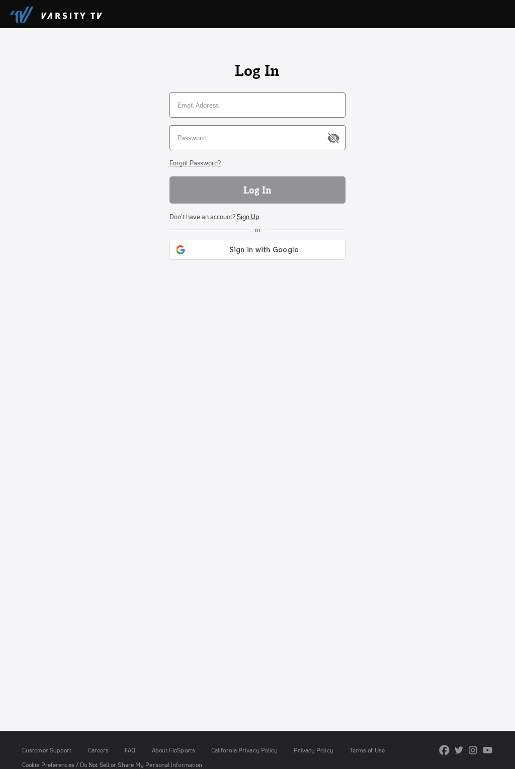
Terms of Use (367, 750)
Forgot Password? (195, 163)
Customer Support (47, 750)
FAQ (130, 750)
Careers (98, 750)
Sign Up (248, 217)
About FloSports (173, 750)
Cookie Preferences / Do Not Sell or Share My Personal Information (112, 764)
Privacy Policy (313, 750)
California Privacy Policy (244, 750)
